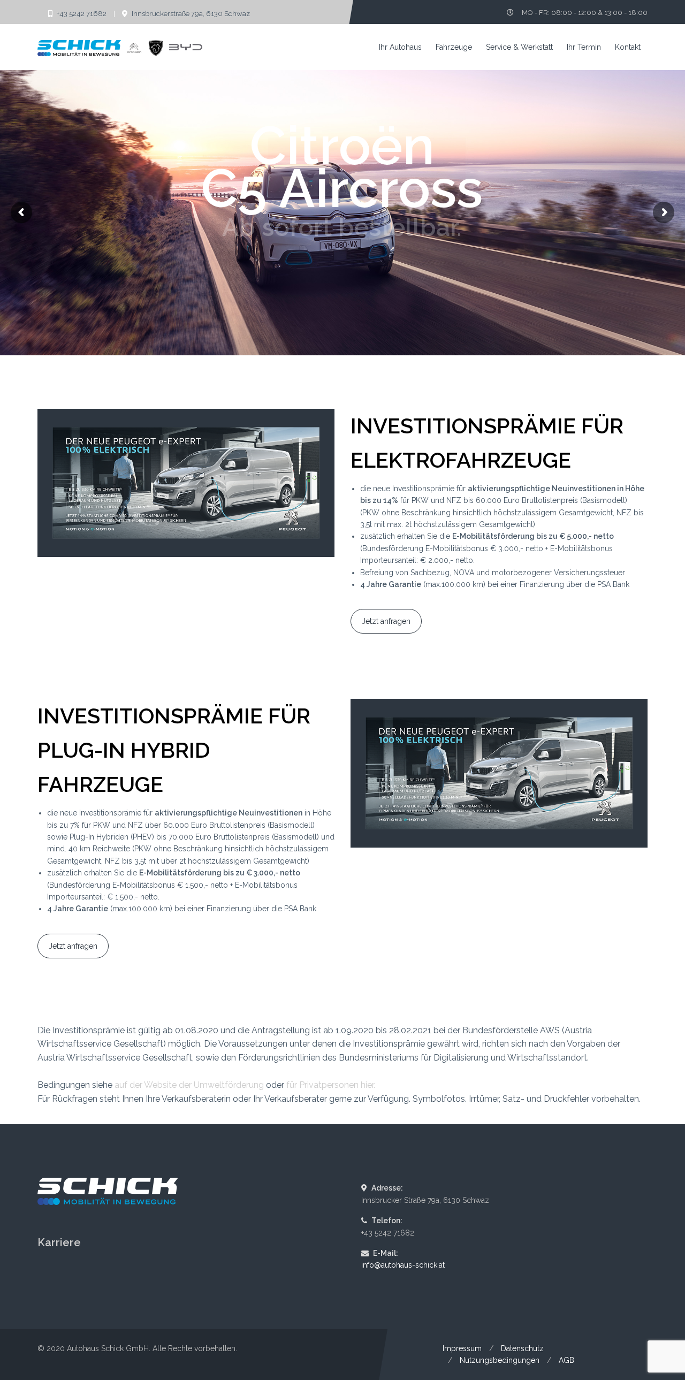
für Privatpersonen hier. (330, 1085)
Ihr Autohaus (400, 47)
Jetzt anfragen (386, 621)
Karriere (59, 1242)
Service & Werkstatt (519, 47)
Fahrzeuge (454, 47)
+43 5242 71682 (81, 14)
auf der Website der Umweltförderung (189, 1085)
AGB (566, 1360)
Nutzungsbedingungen (499, 1360)
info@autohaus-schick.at (403, 1265)
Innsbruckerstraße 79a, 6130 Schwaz (190, 14)
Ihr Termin (584, 47)
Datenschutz (522, 1348)
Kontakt (628, 47)
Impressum (462, 1348)
